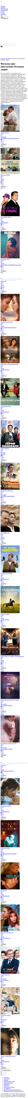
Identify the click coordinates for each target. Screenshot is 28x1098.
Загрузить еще (6, 1070)
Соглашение (7, 1088)
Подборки (8, 58)
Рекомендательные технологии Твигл (14, 1091)
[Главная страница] (4, 4)
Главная (3, 58)
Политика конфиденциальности (12, 1089)
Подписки (5, 18)
